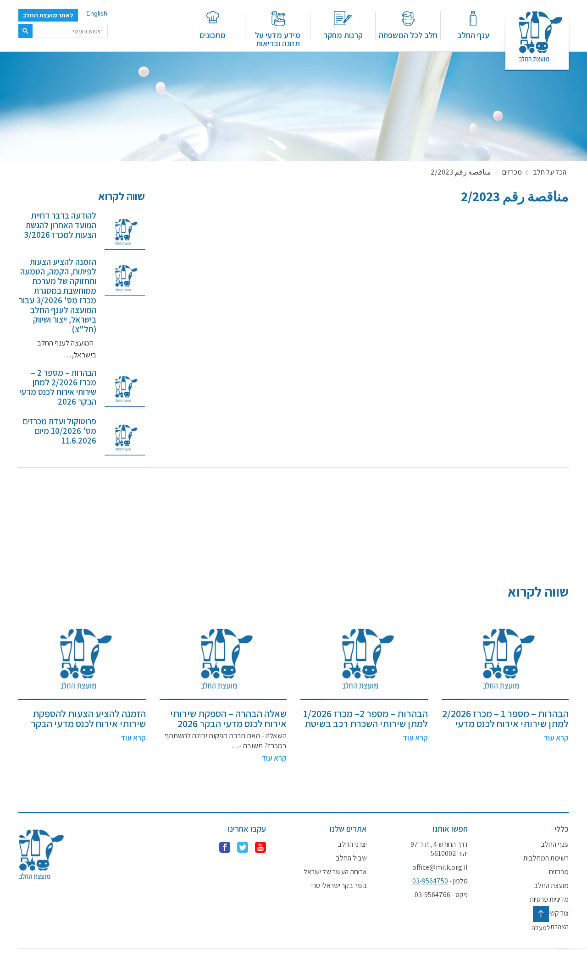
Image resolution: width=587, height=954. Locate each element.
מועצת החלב (551, 885)
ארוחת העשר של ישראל (335, 872)
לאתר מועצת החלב (48, 15)
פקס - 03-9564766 (441, 894)
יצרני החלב (352, 844)
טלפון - (440, 881)
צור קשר (558, 913)
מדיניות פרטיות (549, 899)
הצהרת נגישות (550, 927)
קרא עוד (556, 738)
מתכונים (212, 34)
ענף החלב (473, 34)
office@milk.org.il (440, 867)
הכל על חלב (549, 172)
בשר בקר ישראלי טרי (339, 885)
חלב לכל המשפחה (408, 34)
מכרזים (512, 172)
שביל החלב (351, 858)
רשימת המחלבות (546, 858)
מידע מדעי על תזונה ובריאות (277, 39)
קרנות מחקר (343, 34)
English (96, 13)
